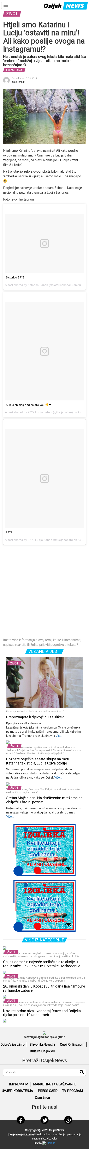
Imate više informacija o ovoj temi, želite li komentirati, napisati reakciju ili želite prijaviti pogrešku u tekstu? (42, 642)
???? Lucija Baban (40, 412)
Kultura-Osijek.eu (42, 1051)
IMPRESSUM (18, 1084)
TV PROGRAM (72, 1091)
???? (9, 532)
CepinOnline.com (72, 1044)
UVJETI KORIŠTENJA (17, 1091)
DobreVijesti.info (12, 1044)
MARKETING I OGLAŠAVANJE (54, 1084)
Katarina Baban (38, 285)
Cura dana (14, 70)
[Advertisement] (44, 591)
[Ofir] (48, 1142)
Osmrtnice (42, 1098)
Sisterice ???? (15, 277)
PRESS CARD (48, 1091)
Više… (59, 735)
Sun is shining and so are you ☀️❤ (28, 404)
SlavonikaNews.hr (42, 1044)
